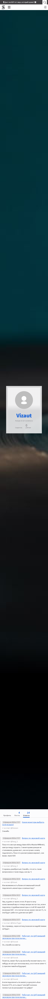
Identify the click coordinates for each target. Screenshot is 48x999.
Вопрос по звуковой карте (33, 838)
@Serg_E (14, 841)
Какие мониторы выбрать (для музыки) (23, 823)
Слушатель (18, 427)
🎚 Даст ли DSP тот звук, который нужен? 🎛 (19, 2)
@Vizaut (14, 882)
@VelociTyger (16, 923)
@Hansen (14, 828)
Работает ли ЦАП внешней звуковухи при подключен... (23, 937)
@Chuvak (14, 942)
